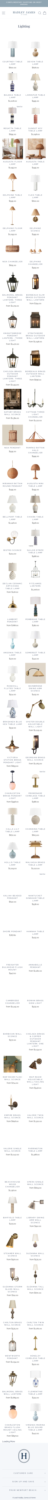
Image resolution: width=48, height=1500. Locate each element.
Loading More (8, 1441)
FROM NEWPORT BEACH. (23, 1490)
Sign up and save (23, 1482)
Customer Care (23, 1473)
